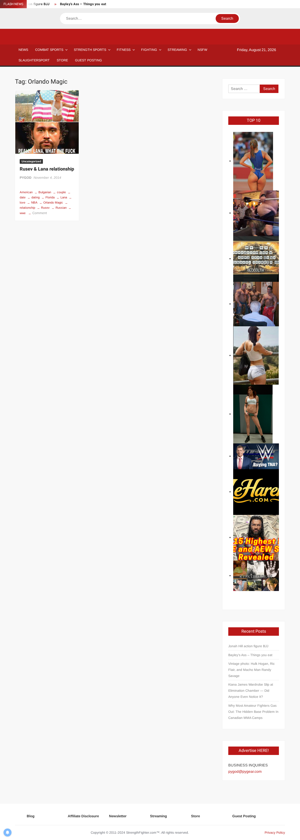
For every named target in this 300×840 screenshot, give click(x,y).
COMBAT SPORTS (49, 50)
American (26, 192)
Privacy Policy (275, 832)
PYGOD (25, 177)
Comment (39, 213)
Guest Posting (244, 816)
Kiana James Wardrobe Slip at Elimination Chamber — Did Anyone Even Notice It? (250, 691)
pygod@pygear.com (245, 771)
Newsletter (118, 816)
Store (195, 816)
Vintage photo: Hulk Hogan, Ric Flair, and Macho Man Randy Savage (251, 670)
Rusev (45, 207)
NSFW (202, 50)
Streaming (177, 50)
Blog (30, 816)
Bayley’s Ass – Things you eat (83, 4)
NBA (34, 202)
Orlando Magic (53, 202)
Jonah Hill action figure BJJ (248, 646)
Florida (50, 197)
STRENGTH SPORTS (90, 50)
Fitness (124, 50)
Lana (63, 197)
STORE (62, 60)
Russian (61, 207)
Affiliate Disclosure (83, 816)
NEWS (23, 50)
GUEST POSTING (88, 60)
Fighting (149, 50)
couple (61, 192)
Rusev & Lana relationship (47, 169)
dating (35, 197)
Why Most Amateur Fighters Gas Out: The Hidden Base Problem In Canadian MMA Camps (253, 712)
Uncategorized (31, 161)
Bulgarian (44, 192)
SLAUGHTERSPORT (34, 60)
